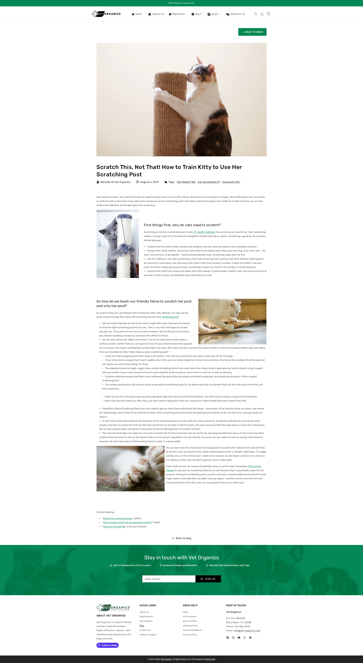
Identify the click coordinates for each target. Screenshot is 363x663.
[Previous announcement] (97, 3)
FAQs (185, 612)
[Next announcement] (265, 3)
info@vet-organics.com (247, 630)
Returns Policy (190, 621)
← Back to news (252, 32)
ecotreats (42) (231, 182)
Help (197, 14)
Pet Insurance (190, 616)
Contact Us (145, 630)
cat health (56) (186, 182)
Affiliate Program (148, 634)
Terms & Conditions (192, 630)
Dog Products (146, 616)
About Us (144, 612)
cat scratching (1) (209, 182)
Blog (214, 14)
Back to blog (183, 538)
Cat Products (146, 621)
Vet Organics (166, 659)
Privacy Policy (190, 634)
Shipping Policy (190, 625)
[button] (177, 14)
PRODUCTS (178, 14)
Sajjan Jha (210, 659)
